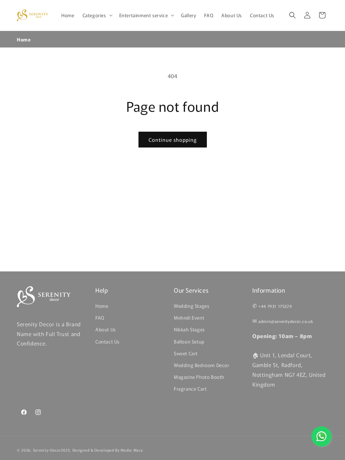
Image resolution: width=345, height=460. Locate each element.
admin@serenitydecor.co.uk (285, 321)
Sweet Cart (186, 353)
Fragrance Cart (190, 388)
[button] (97, 15)
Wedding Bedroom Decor (201, 365)
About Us (105, 329)
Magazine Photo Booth (199, 376)
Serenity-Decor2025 (51, 450)
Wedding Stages (191, 305)
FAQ (99, 317)
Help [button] (101, 290)
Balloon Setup (189, 341)
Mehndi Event (189, 317)
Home (24, 39)
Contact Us (107, 341)
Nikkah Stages (189, 329)
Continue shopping (173, 139)
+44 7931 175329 (275, 306)
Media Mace (132, 450)
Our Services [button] (191, 290)
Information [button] (268, 290)
